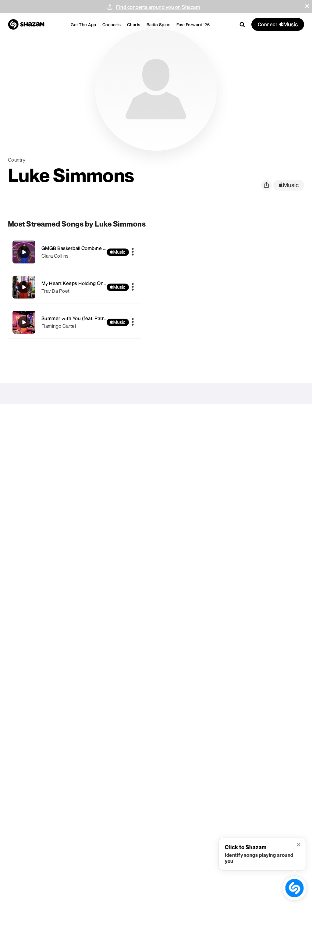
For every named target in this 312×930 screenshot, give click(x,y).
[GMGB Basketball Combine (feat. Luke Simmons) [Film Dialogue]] (74, 252)
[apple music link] (288, 185)
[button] (307, 6)
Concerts (111, 24)
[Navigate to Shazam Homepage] (26, 24)
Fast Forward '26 (193, 24)
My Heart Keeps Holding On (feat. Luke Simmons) (96, 283)
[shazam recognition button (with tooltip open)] (294, 888)
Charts (133, 24)
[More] (132, 252)
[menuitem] (83, 24)
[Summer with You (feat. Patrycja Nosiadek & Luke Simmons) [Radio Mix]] (74, 322)
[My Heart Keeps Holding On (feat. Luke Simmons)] (74, 287)
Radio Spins (159, 24)
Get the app (83, 24)
